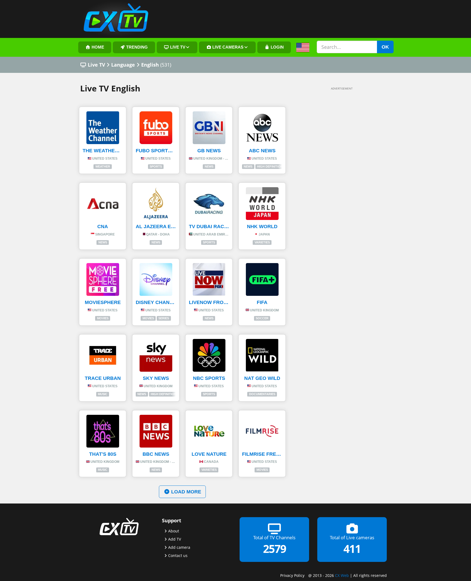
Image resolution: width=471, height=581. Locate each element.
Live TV (177, 47)
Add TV (174, 539)
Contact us (178, 555)
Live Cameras (227, 47)
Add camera (179, 547)
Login (277, 47)
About (173, 531)
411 (352, 548)
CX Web (342, 575)
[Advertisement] (334, 175)
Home (97, 47)
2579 (274, 548)
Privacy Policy (292, 575)
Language (123, 64)
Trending (136, 47)
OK (385, 47)
